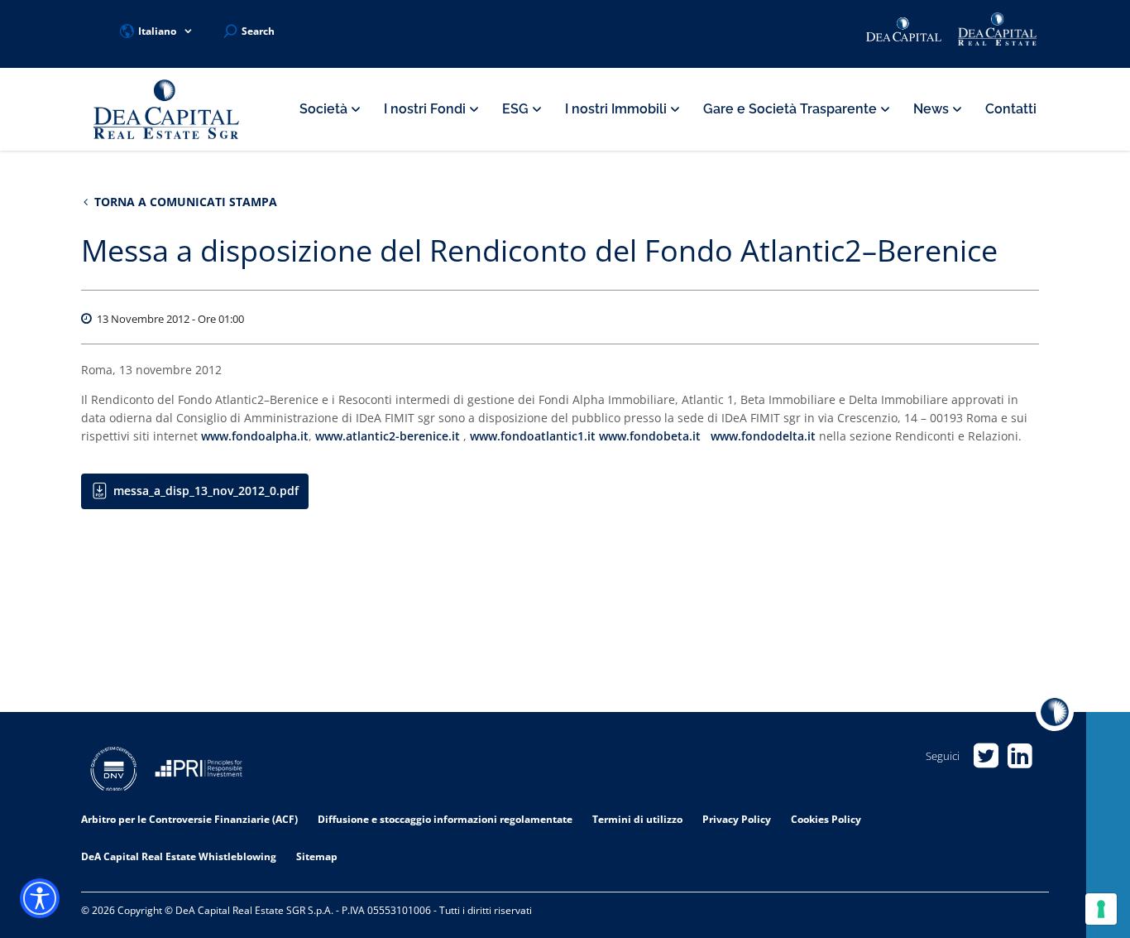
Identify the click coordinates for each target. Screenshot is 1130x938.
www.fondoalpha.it (255, 436)
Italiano (157, 31)
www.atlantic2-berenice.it (387, 436)
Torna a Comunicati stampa (184, 201)
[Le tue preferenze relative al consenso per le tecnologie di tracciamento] (1101, 909)
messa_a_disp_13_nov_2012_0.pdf (206, 490)
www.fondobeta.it (650, 436)
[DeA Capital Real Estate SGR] (166, 109)
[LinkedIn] (1020, 756)
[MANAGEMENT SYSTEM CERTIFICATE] (113, 771)
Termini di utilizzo (637, 819)
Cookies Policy (826, 819)
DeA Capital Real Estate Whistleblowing (178, 856)
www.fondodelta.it (763, 436)
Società (325, 109)
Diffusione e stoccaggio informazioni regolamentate (445, 819)
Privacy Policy (736, 819)
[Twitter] (986, 756)
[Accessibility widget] (40, 898)
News (932, 109)
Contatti (1011, 109)
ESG (517, 109)
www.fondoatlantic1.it (533, 436)
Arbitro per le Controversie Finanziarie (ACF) (189, 819)
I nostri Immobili (617, 109)
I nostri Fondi (426, 109)
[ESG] (198, 771)
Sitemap (317, 856)
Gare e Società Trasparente (791, 109)
